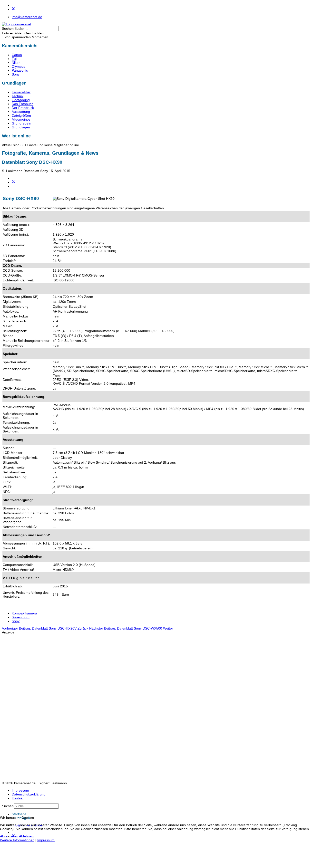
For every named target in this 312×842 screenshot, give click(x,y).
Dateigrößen (21, 115)
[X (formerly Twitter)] (13, 182)
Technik (17, 96)
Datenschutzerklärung (29, 794)
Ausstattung (21, 112)
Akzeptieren (9, 836)
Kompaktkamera (24, 613)
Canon (17, 55)
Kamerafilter (21, 92)
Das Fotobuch (22, 104)
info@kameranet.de (27, 17)
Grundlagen (21, 127)
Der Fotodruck (23, 108)
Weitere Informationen (17, 840)
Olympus (18, 66)
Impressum (20, 790)
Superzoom (20, 617)
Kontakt (17, 798)
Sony (16, 74)
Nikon (16, 63)
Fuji (14, 59)
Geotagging (21, 100)
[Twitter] (13, 9)
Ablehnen (26, 836)
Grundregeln (21, 123)
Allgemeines (21, 119)
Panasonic (20, 70)
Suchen (8, 28)
